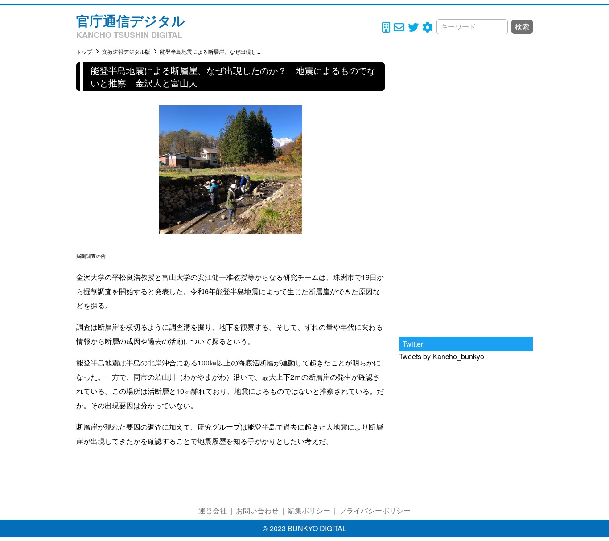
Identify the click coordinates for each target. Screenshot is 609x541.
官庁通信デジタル (130, 20)
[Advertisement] (466, 196)
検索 (522, 26)
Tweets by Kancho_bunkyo (441, 356)
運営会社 (212, 510)
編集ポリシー (309, 510)
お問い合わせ (257, 510)
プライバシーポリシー (375, 510)
